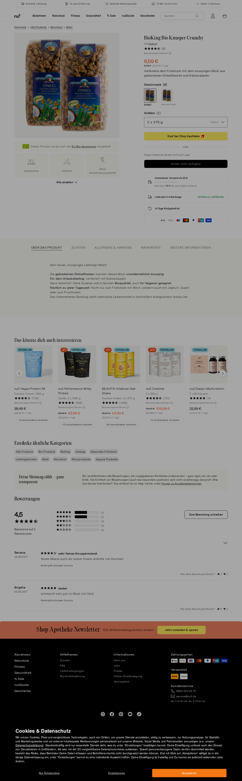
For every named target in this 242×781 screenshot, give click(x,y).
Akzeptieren (189, 773)
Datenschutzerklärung (29, 745)
